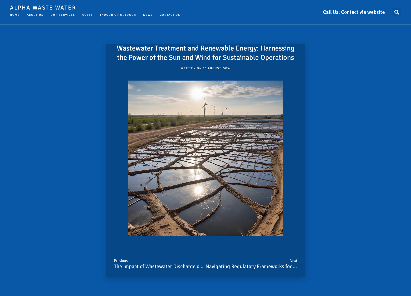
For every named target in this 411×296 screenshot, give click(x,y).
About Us (35, 15)
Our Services (63, 15)
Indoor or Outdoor (118, 15)
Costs (87, 15)
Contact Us (170, 15)
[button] (396, 12)
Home (15, 15)
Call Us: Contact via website (354, 12)
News (148, 15)
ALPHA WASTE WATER (43, 7)
